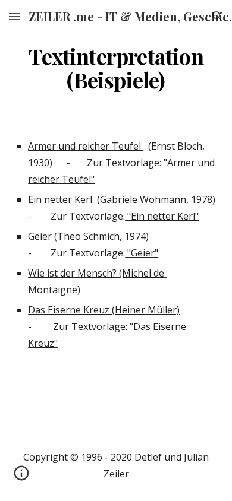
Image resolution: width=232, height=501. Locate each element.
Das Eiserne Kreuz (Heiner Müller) (104, 309)
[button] (14, 16)
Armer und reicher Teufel (85, 146)
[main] (116, 68)
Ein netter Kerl (60, 199)
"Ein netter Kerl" (162, 216)
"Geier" (141, 252)
